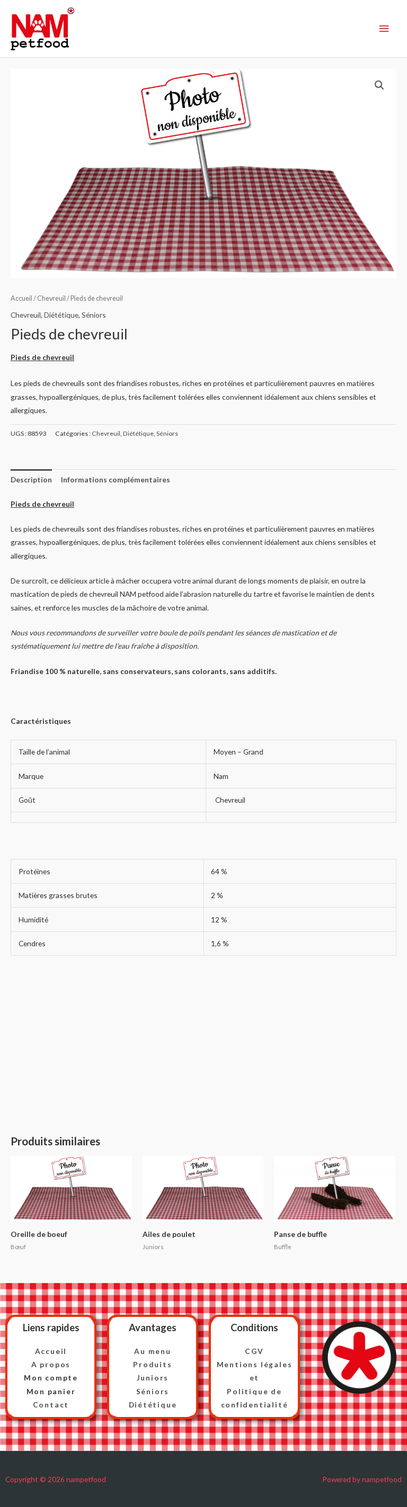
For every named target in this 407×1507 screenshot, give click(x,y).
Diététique (61, 314)
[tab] (31, 479)
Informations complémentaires (115, 479)
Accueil (21, 298)
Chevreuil (51, 298)
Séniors (94, 314)
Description (31, 479)
